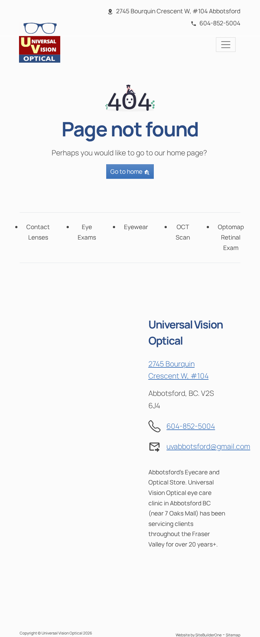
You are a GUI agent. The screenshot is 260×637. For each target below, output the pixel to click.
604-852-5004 (190, 426)
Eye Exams (87, 232)
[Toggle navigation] (226, 44)
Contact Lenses (38, 232)
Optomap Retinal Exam (231, 237)
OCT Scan (183, 232)
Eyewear (136, 227)
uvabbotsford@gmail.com (208, 446)
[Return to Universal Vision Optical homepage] (39, 41)
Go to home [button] (127, 171)
